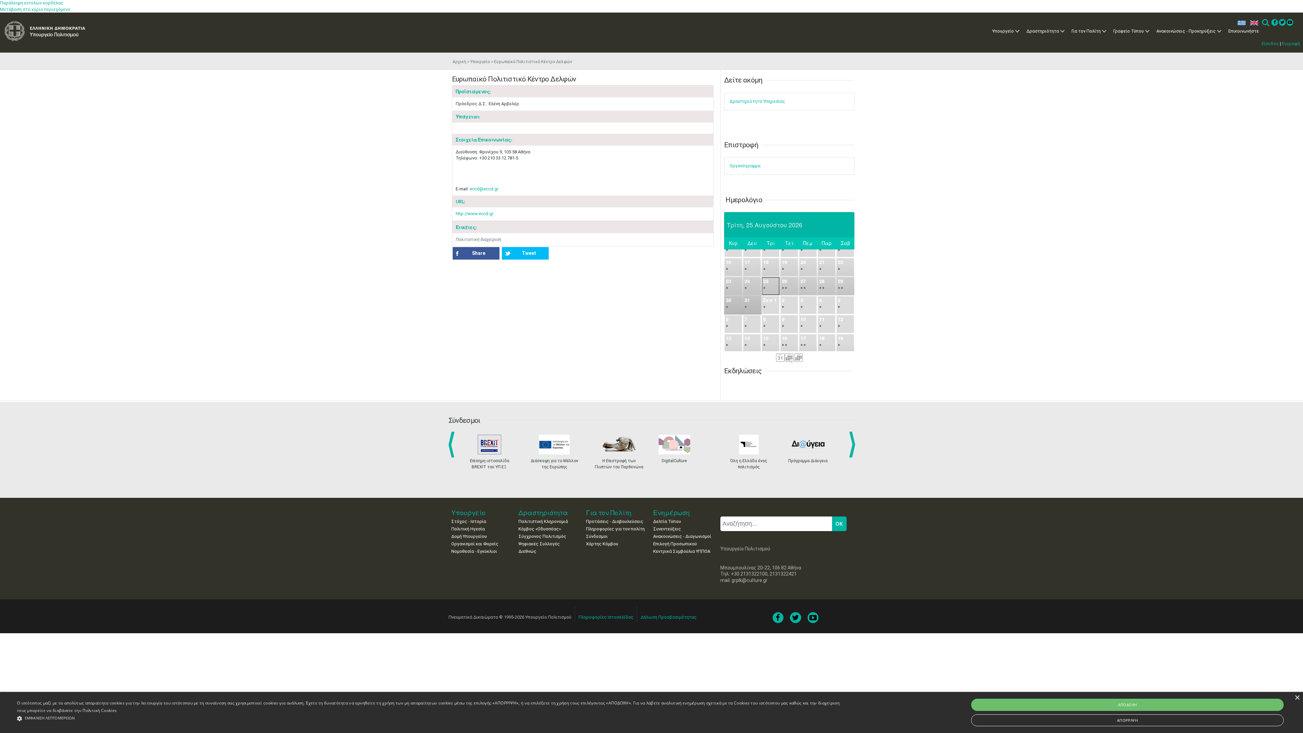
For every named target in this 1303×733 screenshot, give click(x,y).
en (1252, 22)
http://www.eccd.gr (474, 213)
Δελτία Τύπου (667, 521)
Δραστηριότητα (1042, 31)
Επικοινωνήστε (1243, 31)
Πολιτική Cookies (99, 710)
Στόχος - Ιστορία (468, 521)
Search (1265, 22)
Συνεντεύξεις (667, 528)
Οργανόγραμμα (745, 165)
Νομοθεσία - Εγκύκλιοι (474, 551)
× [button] (1297, 697)
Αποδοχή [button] (1127, 704)
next (853, 444)
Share (478, 253)
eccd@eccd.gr (484, 188)
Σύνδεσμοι (597, 536)
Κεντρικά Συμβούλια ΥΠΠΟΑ (681, 551)
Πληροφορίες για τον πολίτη (615, 528)
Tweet (529, 253)
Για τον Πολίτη (1086, 31)
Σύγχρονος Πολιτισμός (542, 536)
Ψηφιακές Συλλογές (539, 543)
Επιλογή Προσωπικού (675, 543)
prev (453, 444)
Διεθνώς (527, 551)
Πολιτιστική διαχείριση (478, 239)
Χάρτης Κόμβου (602, 543)
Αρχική (459, 61)
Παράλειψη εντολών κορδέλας (31, 2)
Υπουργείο (1003, 31)
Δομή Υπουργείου (469, 536)
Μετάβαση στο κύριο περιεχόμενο (35, 9)
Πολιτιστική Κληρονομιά (543, 521)
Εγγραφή (1291, 43)
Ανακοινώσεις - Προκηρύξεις (1186, 31)
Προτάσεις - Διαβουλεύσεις (614, 521)
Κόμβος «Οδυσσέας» (539, 528)
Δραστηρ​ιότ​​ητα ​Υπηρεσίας (757, 101)
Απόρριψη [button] (1127, 720)
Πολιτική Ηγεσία (468, 528)
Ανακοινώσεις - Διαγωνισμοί (682, 536)
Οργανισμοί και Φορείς (474, 543)
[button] (429, 718)
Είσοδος (1270, 43)
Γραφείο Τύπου (1128, 31)
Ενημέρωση (671, 512)
